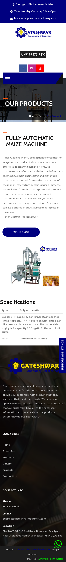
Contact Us (10, 476)
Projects (8, 470)
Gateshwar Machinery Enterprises (32, 549)
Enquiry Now (21, 232)
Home (32, 116)
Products (8, 457)
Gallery (7, 464)
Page (41, 116)
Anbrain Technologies (51, 558)
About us (8, 451)
